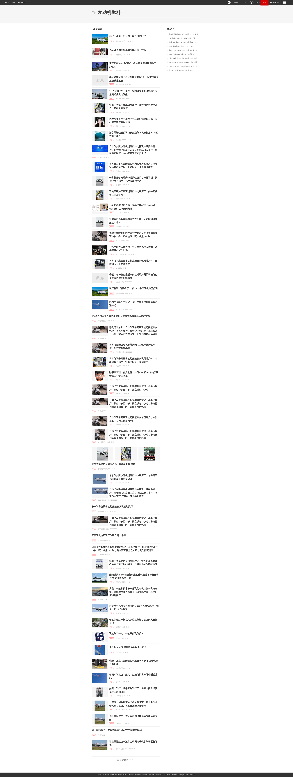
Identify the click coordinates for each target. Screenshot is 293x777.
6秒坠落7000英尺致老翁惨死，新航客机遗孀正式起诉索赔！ (122, 316)
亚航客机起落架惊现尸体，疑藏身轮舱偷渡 (113, 464)
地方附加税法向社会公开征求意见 (181, 70)
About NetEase (122, 775)
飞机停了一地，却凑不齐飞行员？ (126, 633)
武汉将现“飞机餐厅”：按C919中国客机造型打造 (133, 288)
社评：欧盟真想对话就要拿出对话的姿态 (183, 58)
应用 (13, 2)
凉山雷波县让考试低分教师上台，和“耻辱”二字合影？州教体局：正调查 (185, 34)
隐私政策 (158, 775)
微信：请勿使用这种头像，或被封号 (181, 54)
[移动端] (230, 2)
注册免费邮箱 (274, 2)
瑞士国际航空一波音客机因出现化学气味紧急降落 (117, 730)
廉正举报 (186, 775)
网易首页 (7, 2)
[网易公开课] (237, 2)
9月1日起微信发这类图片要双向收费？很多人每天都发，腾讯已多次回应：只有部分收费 (185, 66)
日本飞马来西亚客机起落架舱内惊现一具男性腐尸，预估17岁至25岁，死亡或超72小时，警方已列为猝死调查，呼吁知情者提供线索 (133, 403)
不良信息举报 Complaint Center (172, 775)
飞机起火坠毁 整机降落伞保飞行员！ (127, 647)
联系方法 (138, 775)
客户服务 (151, 775)
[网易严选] (245, 2)
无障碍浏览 (21, 2)
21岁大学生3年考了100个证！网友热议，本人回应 (185, 38)
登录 (264, 2)
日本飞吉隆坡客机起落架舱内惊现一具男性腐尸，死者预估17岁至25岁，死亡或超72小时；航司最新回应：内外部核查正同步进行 (133, 150)
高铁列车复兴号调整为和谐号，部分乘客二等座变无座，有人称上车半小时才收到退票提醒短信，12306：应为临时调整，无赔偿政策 (185, 62)
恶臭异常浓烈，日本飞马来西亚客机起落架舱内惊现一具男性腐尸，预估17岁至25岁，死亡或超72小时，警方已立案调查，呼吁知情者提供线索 (133, 331)
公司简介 (131, 775)
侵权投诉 (192, 775)
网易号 (112, 41)
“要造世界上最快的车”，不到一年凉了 (182, 46)
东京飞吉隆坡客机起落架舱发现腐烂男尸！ (113, 506)
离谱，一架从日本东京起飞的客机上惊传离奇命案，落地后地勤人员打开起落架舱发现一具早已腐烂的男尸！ (133, 592)
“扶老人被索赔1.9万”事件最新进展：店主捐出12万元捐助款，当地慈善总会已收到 (185, 42)
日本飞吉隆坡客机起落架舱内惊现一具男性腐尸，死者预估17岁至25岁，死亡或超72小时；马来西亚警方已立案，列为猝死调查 (133, 492)
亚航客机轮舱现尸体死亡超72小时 (109, 535)
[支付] (252, 2)
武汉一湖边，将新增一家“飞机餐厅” (127, 36)
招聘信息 (145, 775)
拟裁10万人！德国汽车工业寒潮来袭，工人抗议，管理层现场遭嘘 (185, 50)
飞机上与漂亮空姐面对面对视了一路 (127, 49)
